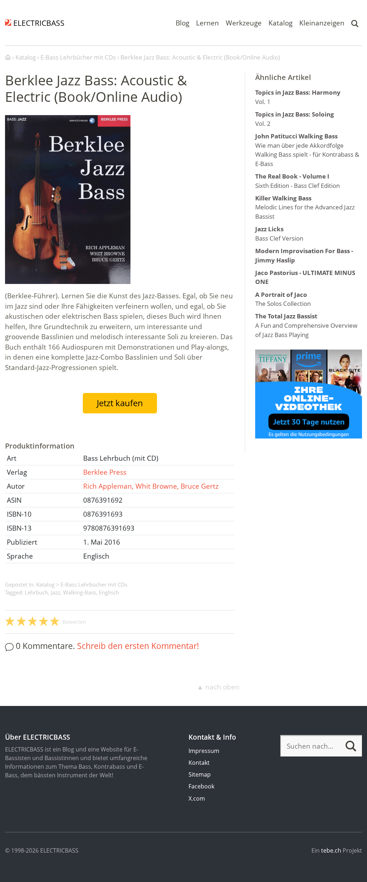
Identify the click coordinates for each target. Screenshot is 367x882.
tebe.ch (331, 850)
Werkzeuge (244, 22)
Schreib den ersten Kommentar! (138, 645)
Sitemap (200, 774)
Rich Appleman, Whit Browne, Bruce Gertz (151, 486)
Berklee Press (105, 472)
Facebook (201, 786)
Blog (182, 22)
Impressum (204, 751)
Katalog (280, 22)
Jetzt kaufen (120, 403)
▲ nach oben (218, 687)
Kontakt (199, 763)
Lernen (207, 22)
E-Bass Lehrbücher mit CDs (94, 584)
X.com (197, 798)
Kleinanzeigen (321, 22)
